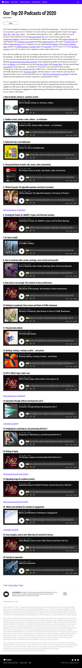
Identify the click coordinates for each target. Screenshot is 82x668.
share (10, 23)
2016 (13, 34)
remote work (70, 42)
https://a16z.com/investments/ (49, 639)
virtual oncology (48, 42)
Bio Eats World (42, 64)
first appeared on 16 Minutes (14, 210)
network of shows (35, 37)
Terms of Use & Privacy (10, 663)
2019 (74, 32)
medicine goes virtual (26, 42)
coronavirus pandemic (11, 39)
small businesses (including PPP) (28, 47)
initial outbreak (68, 39)
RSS (30, 663)
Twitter (65, 594)
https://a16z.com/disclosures (14, 650)
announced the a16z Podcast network (23, 62)
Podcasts (44, 2)
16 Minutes (11, 64)
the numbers (53, 44)
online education (15, 44)
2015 (18, 34)
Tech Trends (14, 2)
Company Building (25, 2)
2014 (22, 34)
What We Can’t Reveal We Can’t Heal (55, 74)
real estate (47, 47)
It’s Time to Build (30, 72)
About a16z (23, 663)
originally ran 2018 (11, 424)
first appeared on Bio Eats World (15, 474)
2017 (9, 34)
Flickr (21, 585)
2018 (5, 34)
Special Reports (36, 2)
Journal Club (57, 64)
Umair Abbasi (13, 585)
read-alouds (7, 67)
